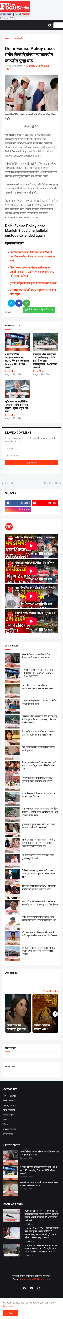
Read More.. (11, 371)
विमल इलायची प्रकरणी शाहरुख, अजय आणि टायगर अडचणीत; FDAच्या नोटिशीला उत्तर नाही (39, 765)
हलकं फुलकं (8, 1134)
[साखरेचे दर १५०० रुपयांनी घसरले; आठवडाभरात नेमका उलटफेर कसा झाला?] (10, 1189)
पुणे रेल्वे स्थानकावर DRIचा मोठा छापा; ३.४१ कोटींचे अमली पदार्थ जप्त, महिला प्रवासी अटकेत (39, 950)
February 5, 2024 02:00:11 (39, 66)
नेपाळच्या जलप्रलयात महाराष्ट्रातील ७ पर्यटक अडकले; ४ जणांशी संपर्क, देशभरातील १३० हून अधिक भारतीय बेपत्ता (40, 811)
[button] (50, 25)
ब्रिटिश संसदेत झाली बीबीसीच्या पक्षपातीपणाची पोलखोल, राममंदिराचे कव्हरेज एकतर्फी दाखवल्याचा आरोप (32, 256)
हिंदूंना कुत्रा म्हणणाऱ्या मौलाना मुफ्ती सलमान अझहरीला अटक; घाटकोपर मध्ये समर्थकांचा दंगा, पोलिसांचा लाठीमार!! (32, 271)
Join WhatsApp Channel (41, 309)
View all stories (50, 991)
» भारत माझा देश (16, 38)
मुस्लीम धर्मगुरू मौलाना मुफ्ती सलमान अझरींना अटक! (33, 282)
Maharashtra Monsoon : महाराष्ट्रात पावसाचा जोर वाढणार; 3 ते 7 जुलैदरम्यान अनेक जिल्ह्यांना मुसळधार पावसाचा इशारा (41, 1248)
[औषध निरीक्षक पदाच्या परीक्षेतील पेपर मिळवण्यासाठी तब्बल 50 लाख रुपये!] (10, 1158)
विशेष (5, 1119)
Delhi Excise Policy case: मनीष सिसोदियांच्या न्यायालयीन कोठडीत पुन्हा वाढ (30, 54)
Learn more (9, 1306)
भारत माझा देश (9, 1110)
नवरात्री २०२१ (9, 1105)
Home (7, 38)
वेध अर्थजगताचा (9, 1129)
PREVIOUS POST (51, 483)
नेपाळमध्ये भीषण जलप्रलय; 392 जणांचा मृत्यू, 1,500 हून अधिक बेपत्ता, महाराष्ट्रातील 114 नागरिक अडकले (45, 361)
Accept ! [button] (10, 1313)
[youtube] (31, 1288)
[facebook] (24, 1288)
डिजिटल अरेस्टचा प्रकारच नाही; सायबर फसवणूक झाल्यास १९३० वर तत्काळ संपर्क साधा (38, 873)
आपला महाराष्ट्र (9, 1095)
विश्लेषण (6, 1124)
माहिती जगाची (8, 1115)
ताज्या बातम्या (8, 1100)
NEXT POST (9, 483)
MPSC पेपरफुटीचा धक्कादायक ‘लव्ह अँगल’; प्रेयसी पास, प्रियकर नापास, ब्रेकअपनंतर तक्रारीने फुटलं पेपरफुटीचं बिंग (39, 842)
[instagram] (38, 1288)
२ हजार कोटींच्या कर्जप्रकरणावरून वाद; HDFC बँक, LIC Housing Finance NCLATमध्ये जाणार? (17, 361)
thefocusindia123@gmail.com (35, 1279)
